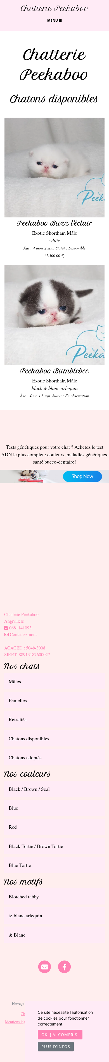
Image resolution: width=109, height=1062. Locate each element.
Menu (53, 20)
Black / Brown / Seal (29, 788)
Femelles (18, 700)
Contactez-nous (23, 634)
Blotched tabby (24, 896)
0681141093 (20, 628)
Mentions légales (18, 1021)
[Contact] (44, 966)
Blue (13, 807)
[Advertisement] (54, 556)
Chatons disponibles (29, 738)
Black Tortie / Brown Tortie (36, 846)
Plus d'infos (55, 1046)
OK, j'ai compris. (60, 1034)
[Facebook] (64, 966)
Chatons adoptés (25, 757)
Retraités (18, 719)
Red (13, 826)
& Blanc (17, 934)
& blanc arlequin (25, 915)
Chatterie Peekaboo (54, 8)
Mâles (15, 681)
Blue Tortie (20, 865)
